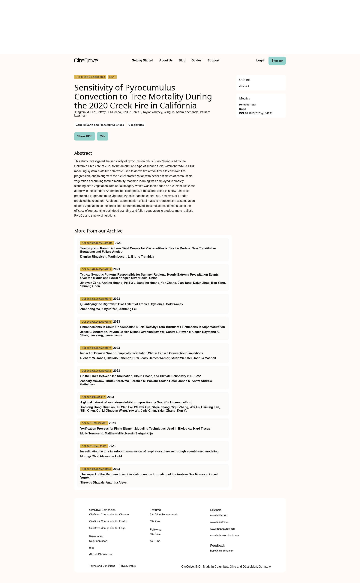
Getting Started (142, 60)
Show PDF (84, 136)
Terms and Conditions (102, 565)
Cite (102, 136)
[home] (86, 61)
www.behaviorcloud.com (224, 535)
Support (213, 60)
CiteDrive (155, 534)
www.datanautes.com (223, 528)
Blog (182, 60)
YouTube (155, 540)
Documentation (98, 540)
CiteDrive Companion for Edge (107, 527)
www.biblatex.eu (219, 521)
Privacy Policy (128, 565)
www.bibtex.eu (218, 515)
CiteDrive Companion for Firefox (108, 521)
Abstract (244, 86)
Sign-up (277, 60)
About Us (166, 60)
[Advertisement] (180, 27)
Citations (155, 521)
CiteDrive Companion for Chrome (109, 514)
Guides (196, 60)
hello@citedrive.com (222, 550)
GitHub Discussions (100, 554)
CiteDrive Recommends (164, 514)
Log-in (261, 60)
